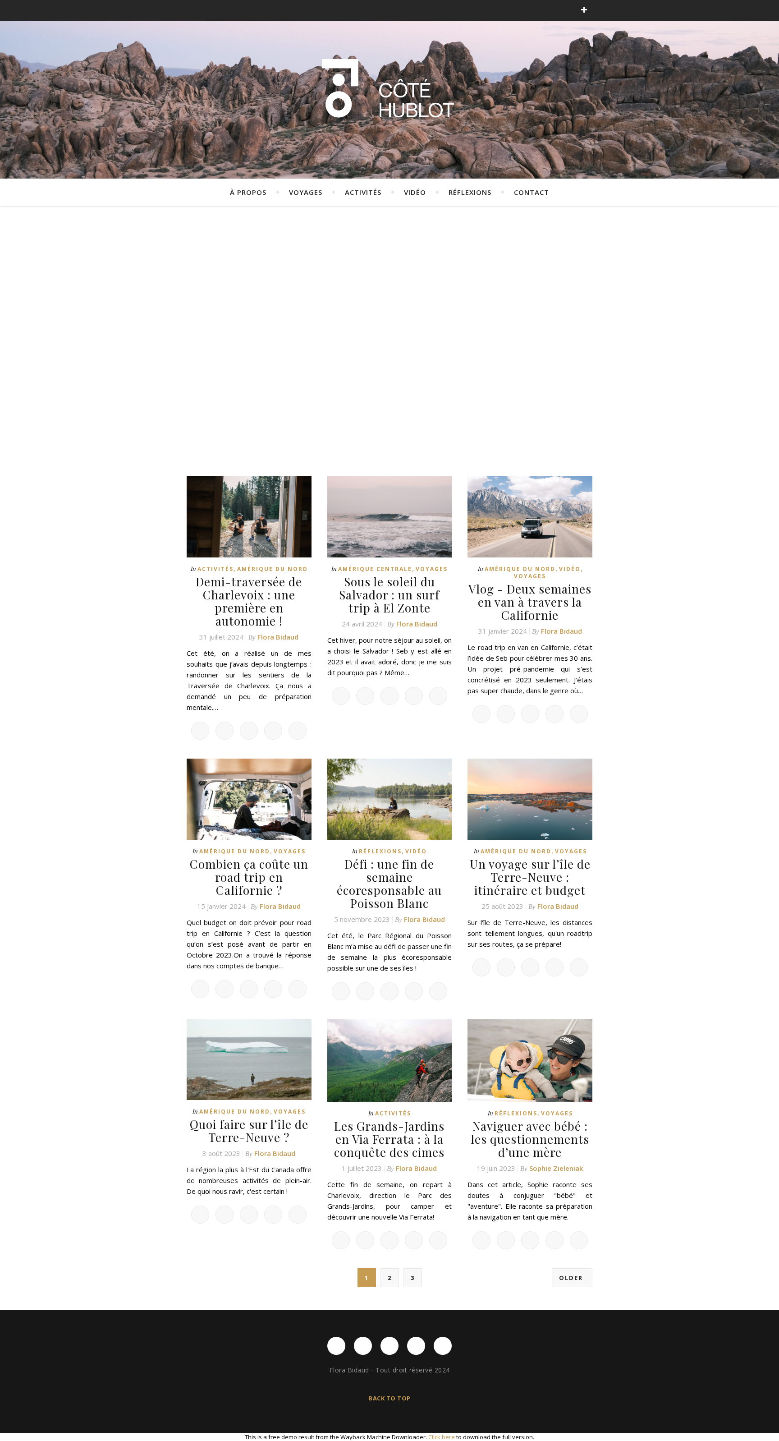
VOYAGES (305, 192)
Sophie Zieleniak (556, 1168)
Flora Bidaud (277, 636)
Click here (441, 1437)
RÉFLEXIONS (470, 192)
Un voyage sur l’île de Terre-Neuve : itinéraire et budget (530, 877)
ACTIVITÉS (363, 192)
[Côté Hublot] (389, 90)
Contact (531, 192)
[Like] (200, 731)
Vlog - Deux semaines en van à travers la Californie (529, 602)
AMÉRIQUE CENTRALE (375, 569)
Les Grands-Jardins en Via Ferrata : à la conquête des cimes (389, 1139)
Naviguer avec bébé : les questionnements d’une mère (530, 1139)
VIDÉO (415, 192)
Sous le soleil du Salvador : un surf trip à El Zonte (389, 595)
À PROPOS (248, 192)
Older (572, 1278)
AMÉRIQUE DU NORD (272, 569)
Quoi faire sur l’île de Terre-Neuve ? (249, 1130)
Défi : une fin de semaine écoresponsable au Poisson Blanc (389, 883)
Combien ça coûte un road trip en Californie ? (249, 877)
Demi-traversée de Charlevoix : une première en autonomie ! (249, 601)
